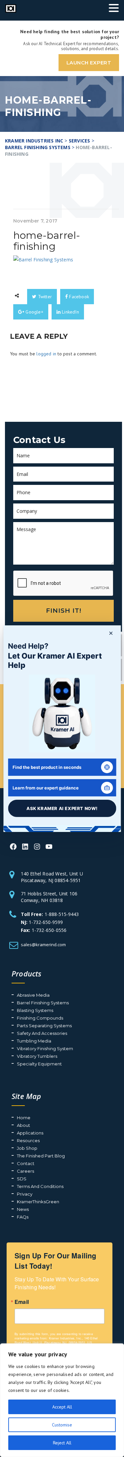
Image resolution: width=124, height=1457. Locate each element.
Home (23, 1117)
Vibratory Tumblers (37, 1056)
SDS (21, 1178)
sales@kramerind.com (43, 945)
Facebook (78, 297)
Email (22, 1302)
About (23, 1125)
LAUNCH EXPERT (88, 62)
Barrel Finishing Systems (43, 1002)
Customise (62, 1425)
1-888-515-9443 (62, 914)
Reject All (62, 1443)
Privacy (24, 1194)
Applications (30, 1133)
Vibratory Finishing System (45, 1048)
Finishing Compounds (40, 1018)
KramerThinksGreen (38, 1201)
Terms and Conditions (40, 1186)
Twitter (44, 297)
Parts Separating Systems (44, 1025)
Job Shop (27, 1148)
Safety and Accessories (42, 1033)
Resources (28, 1140)
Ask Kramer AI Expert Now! (62, 808)
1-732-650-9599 (46, 922)
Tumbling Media (34, 1041)
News (23, 1209)
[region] (62, 1400)
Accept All (62, 1407)
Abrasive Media (33, 995)
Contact (25, 1163)
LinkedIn (70, 312)
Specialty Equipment (39, 1063)
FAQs (22, 1217)
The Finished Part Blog (41, 1155)
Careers (25, 1171)
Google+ (33, 312)
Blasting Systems (35, 1010)
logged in (46, 354)
